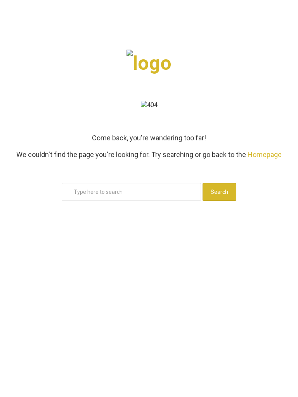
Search (219, 192)
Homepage (265, 154)
